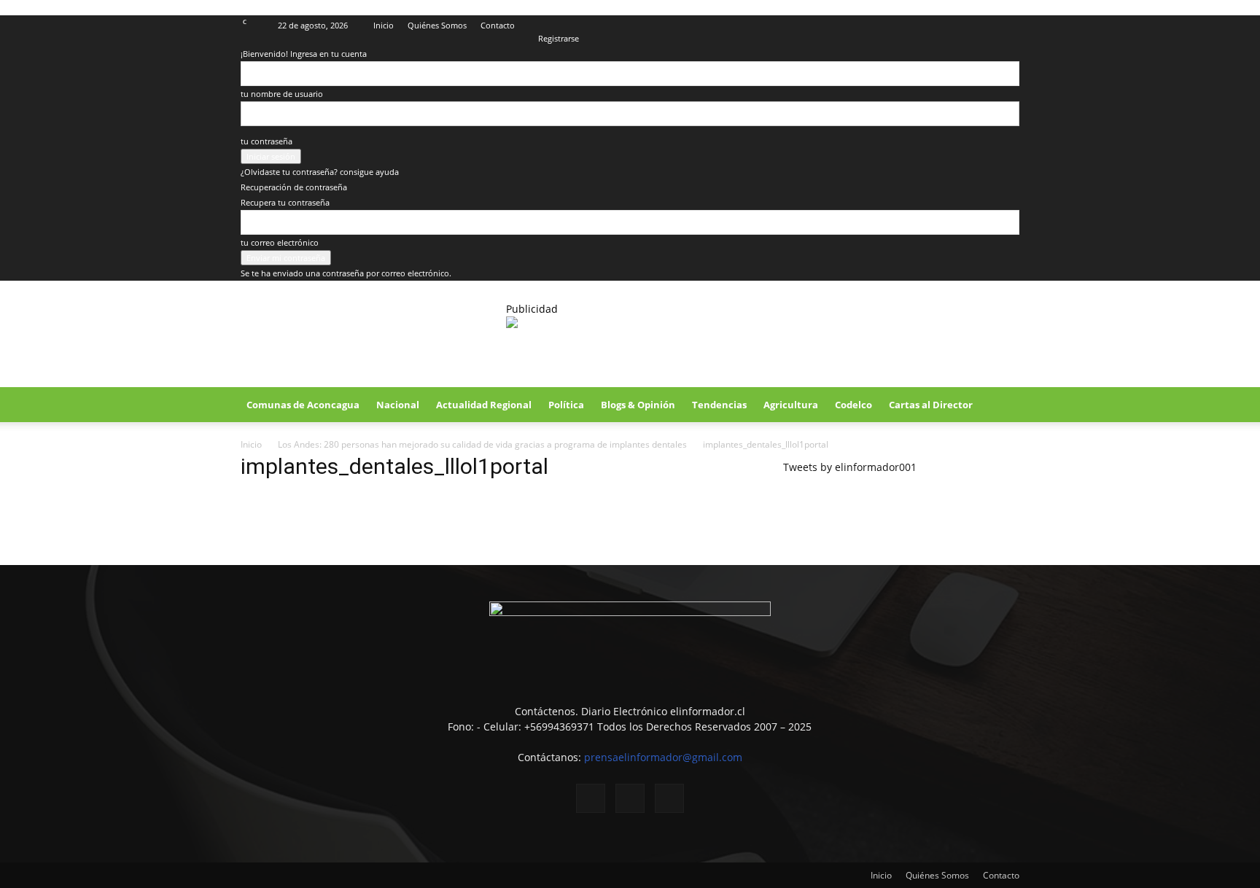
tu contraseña (266, 141)
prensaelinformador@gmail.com (663, 757)
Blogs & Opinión (638, 404)
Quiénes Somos (437, 25)
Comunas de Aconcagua (302, 404)
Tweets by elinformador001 (850, 467)
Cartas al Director (931, 404)
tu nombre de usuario (282, 93)
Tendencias (719, 404)
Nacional (397, 404)
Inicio (383, 25)
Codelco (853, 404)
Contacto (498, 25)
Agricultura (790, 404)
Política (566, 404)
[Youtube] (1008, 25)
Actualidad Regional (484, 404)
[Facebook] (960, 25)
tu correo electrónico (280, 242)
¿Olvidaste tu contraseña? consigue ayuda (320, 171)
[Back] (541, 22)
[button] (1001, 406)
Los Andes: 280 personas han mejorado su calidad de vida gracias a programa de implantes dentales (482, 444)
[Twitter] (984, 25)
